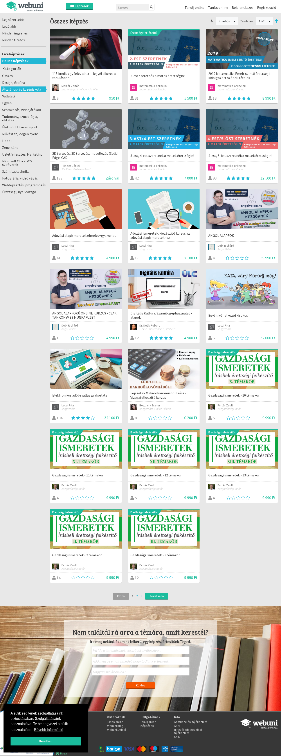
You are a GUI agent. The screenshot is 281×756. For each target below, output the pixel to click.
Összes (7, 76)
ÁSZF (177, 726)
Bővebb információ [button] (48, 730)
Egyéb (7, 103)
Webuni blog (115, 726)
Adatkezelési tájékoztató (190, 722)
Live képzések (13, 54)
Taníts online (218, 7)
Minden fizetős (13, 40)
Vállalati (8, 96)
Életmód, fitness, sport (20, 127)
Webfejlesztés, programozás (24, 185)
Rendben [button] (45, 741)
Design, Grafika (13, 82)
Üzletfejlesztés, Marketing (22, 154)
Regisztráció (266, 7)
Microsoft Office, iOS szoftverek (17, 163)
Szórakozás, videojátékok (21, 110)
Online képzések (15, 61)
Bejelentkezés (242, 7)
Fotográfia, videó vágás (20, 178)
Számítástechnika (15, 171)
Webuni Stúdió (116, 730)
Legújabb (9, 26)
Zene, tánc (10, 147)
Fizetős (225, 21)
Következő (157, 596)
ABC (262, 21)
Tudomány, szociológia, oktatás (20, 118)
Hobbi (6, 140)
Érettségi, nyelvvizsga (19, 192)
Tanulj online (194, 7)
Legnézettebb (13, 19)
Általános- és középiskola (21, 89)
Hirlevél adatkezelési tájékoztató (188, 731)
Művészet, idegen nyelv (20, 134)
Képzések (81, 6)
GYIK (177, 737)
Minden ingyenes (15, 33)
